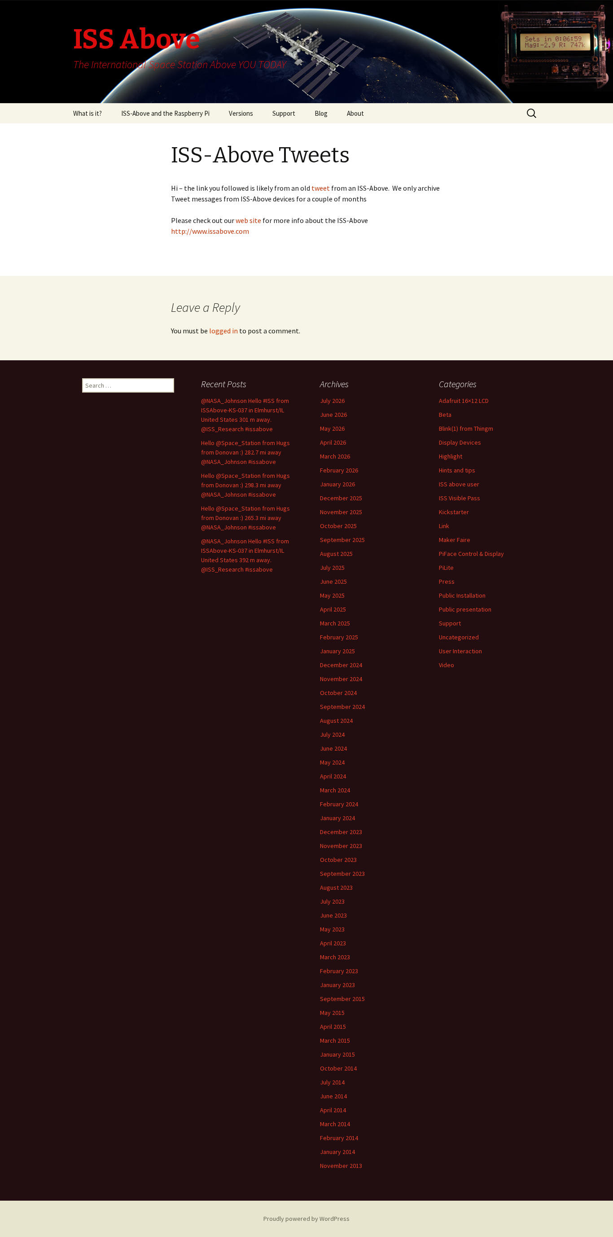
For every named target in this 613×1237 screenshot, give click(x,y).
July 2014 (332, 1082)
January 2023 (337, 985)
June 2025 (333, 581)
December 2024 (341, 665)
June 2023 (333, 915)
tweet (320, 188)
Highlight (450, 456)
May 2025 (332, 595)
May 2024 (332, 762)
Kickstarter (454, 512)
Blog (321, 113)
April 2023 (333, 943)
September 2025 (342, 540)
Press (447, 581)
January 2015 (337, 1054)
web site (249, 220)
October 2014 (338, 1068)
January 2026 (337, 484)
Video (446, 665)
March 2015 (335, 1040)
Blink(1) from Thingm (466, 428)
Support (283, 113)
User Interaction (460, 651)
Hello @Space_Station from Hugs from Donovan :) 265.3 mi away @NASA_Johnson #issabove (245, 517)
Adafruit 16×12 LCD (464, 401)
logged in (223, 330)
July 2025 (332, 568)
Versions (241, 113)
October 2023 (338, 860)
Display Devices (460, 442)
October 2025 (338, 526)
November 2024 (341, 679)
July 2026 (332, 401)
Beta (445, 415)
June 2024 (333, 748)
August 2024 (336, 721)
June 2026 (333, 415)
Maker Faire (454, 540)
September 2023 (342, 874)
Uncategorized (459, 637)
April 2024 (333, 776)
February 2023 (339, 971)
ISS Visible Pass (459, 498)
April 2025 (333, 609)
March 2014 (335, 1124)
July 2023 (332, 901)
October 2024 (338, 693)
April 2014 (333, 1110)
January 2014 (337, 1152)
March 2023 (335, 957)
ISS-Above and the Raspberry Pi (165, 113)
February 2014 (339, 1138)
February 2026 (339, 470)
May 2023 (332, 929)
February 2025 (339, 637)
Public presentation (465, 609)
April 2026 (333, 442)
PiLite (446, 568)
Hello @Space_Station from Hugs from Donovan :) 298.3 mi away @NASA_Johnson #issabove (245, 485)
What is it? (87, 113)
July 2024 (332, 734)
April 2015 (333, 1027)
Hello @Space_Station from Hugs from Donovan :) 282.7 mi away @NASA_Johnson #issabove (245, 452)
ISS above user (459, 484)
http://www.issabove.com (210, 231)
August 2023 (336, 887)
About (355, 113)
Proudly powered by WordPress (306, 1219)
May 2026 (332, 428)
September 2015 (342, 999)
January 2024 (337, 818)
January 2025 (337, 651)
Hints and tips (457, 470)
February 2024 (339, 804)
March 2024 (335, 790)
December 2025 (341, 498)
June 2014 (333, 1096)
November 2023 (341, 846)
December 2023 (341, 832)
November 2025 (341, 512)
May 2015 (332, 1013)
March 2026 (335, 456)
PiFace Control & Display (471, 554)
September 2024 (342, 707)
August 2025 (336, 554)
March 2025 (335, 623)
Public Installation (462, 595)
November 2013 (341, 1166)
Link (444, 526)
